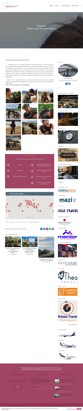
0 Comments (69, 383)
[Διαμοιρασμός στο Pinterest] (47, 229)
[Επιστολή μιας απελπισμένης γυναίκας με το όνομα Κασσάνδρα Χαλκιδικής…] (57, 381)
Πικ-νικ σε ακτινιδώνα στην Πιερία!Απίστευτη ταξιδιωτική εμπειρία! (13, 250)
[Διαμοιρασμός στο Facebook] (41, 229)
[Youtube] (18, 387)
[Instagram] (69, 83)
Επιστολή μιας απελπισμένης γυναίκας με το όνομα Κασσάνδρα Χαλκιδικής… (68, 381)
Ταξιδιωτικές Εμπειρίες (34, 222)
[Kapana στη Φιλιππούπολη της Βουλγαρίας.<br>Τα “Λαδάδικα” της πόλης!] (57, 388)
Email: (32, 385)
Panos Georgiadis (11, 222)
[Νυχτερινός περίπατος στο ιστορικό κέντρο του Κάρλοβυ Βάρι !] (57, 396)
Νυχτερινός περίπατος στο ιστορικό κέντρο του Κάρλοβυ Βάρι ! (67, 395)
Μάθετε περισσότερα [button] (71, 408)
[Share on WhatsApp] (50, 229)
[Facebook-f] (15, 387)
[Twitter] (72, 406)
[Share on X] (44, 229)
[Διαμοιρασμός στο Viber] (53, 229)
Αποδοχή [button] (79, 408)
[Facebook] (66, 83)
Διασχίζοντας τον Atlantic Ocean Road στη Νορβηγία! (46, 259)
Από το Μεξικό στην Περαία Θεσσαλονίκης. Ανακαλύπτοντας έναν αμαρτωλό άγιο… (29, 250)
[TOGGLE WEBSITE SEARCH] (81, 5)
